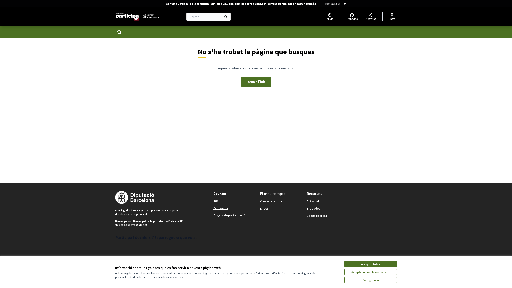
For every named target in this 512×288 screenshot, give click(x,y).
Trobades (313, 208)
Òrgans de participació (229, 215)
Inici (216, 201)
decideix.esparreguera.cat (131, 224)
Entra (264, 208)
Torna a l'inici (256, 81)
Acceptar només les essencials (370, 272)
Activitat (313, 201)
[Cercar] (225, 17)
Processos (220, 208)
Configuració (370, 280)
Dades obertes (317, 216)
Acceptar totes (370, 264)
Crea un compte (271, 201)
